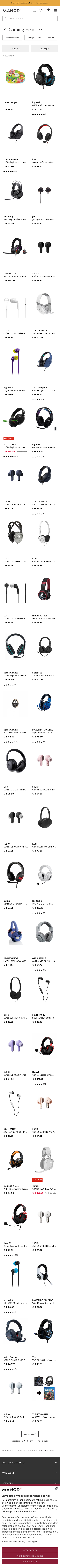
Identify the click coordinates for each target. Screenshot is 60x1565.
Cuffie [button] (35, 1451)
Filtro (14, 49)
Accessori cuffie (12, 37)
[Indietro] (5, 29)
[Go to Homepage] (12, 10)
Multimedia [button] (6, 1451)
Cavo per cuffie (34, 37)
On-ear (51, 37)
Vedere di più (30, 1434)
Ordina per (44, 49)
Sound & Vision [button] (22, 1451)
